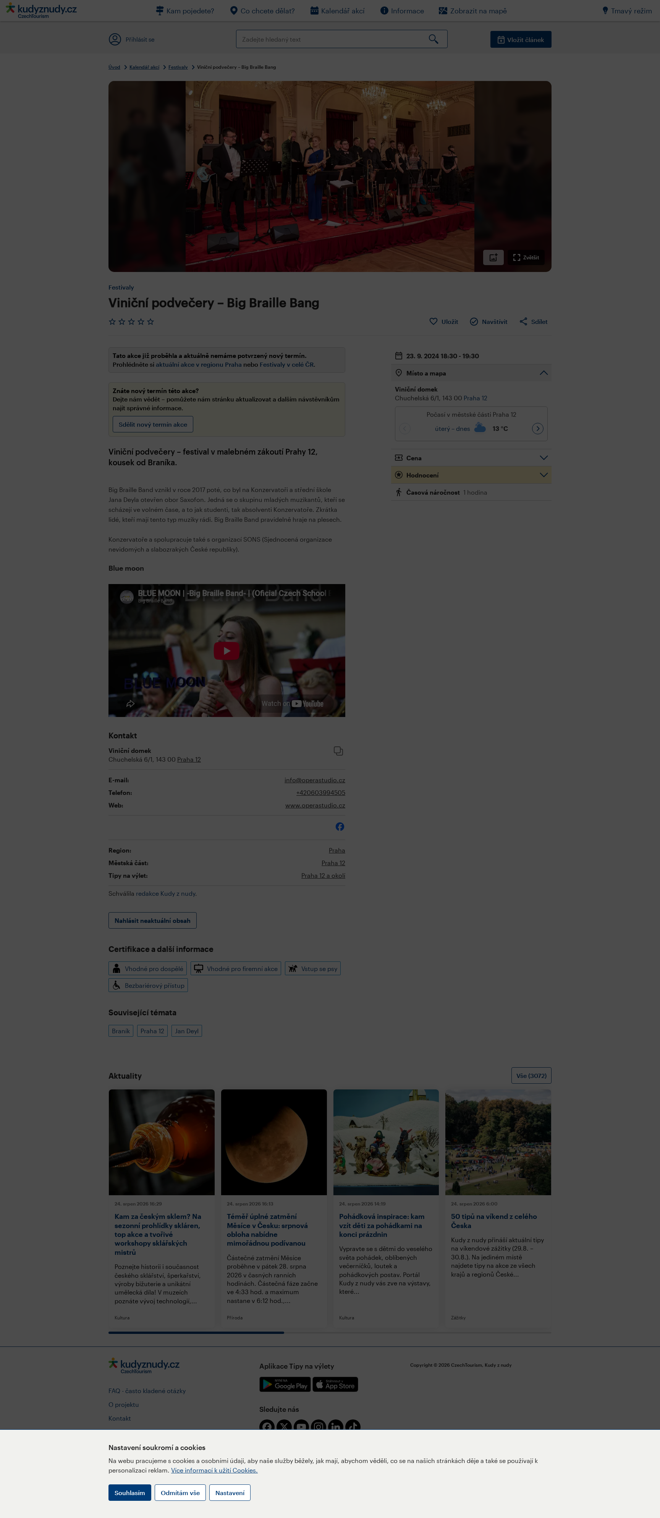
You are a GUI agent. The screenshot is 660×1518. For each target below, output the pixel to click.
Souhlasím (130, 1492)
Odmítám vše (180, 1492)
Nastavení (229, 1492)
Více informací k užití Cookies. (214, 1470)
